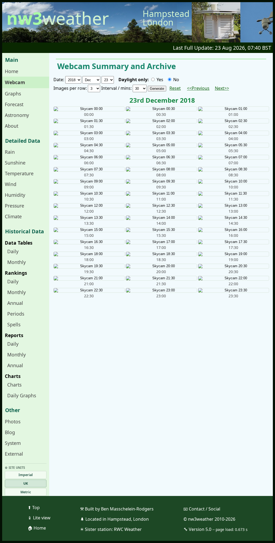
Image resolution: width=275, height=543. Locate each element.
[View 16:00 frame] (233, 229)
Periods (15, 313)
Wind (10, 184)
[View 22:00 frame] (233, 278)
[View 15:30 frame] (161, 229)
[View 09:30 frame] (161, 181)
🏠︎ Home (37, 528)
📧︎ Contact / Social (201, 509)
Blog (10, 432)
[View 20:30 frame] (233, 266)
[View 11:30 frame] (233, 193)
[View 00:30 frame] (161, 108)
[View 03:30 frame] (161, 133)
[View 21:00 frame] (88, 278)
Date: (59, 80)
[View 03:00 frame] (88, 133)
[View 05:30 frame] (233, 145)
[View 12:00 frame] (88, 205)
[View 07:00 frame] (233, 157)
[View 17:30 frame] (233, 242)
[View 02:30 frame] (233, 121)
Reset (175, 88)
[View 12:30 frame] (161, 205)
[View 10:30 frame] (88, 193)
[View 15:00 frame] (88, 229)
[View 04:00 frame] (233, 133)
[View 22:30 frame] (88, 290)
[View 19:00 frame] (233, 254)
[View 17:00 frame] (161, 242)
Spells (13, 324)
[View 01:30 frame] (88, 121)
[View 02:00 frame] (161, 121)
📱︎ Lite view (39, 518)
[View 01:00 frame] (233, 108)
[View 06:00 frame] (88, 157)
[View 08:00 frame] (161, 169)
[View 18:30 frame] (161, 254)
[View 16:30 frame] (88, 242)
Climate (13, 216)
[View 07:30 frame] (88, 169)
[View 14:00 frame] (161, 217)
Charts (14, 384)
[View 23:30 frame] (233, 290)
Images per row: (70, 88)
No (175, 80)
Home (11, 71)
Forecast (14, 104)
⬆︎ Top (34, 507)
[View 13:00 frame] (233, 205)
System (13, 443)
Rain (10, 152)
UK (25, 483)
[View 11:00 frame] (161, 193)
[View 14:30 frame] (233, 217)
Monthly (16, 262)
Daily (13, 251)
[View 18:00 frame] (88, 254)
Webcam (15, 82)
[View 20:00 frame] (161, 266)
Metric (25, 492)
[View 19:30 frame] (88, 266)
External (14, 454)
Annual (15, 303)
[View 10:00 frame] (233, 181)
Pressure (14, 205)
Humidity (15, 195)
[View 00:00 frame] (88, 108)
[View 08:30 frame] (233, 169)
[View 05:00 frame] (161, 145)
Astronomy (17, 115)
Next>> (222, 88)
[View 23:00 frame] (161, 290)
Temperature (19, 173)
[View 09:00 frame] (88, 181)
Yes (159, 80)
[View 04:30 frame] (88, 145)
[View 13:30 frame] (88, 217)
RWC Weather (128, 529)
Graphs (13, 93)
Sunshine (15, 162)
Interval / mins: (117, 88)
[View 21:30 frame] (161, 278)
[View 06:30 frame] (161, 157)
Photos (12, 421)
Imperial (26, 475)
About (11, 126)
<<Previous (198, 88)
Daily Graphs (21, 395)
